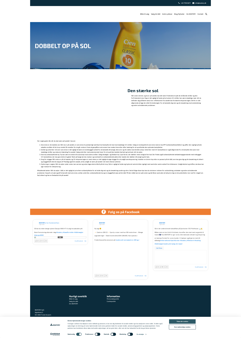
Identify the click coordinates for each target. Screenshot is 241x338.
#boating (197, 240)
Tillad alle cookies (182, 321)
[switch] (97, 334)
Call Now (159, 248)
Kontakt (200, 14)
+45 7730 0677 (186, 3)
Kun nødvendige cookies (182, 327)
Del (85, 241)
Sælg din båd (155, 14)
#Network (190, 240)
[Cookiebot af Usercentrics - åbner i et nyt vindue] (55, 334)
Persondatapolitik (113, 299)
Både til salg (144, 14)
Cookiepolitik (111, 301)
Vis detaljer (140, 334)
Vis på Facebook (79, 241)
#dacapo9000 (39, 235)
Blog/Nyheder (179, 14)
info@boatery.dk (200, 3)
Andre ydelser (167, 14)
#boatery (59, 232)
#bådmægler (78, 232)
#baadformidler (68, 232)
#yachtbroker (175, 240)
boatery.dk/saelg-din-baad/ (173, 244)
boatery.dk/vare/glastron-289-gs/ (127, 240)
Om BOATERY (191, 14)
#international (165, 240)
